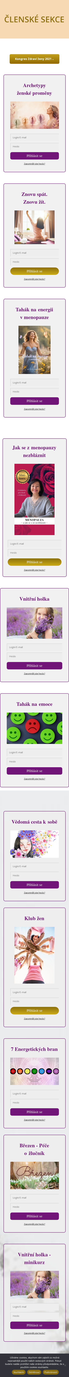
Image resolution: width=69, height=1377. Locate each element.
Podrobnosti (50, 1372)
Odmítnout (34, 1372)
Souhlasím (18, 1372)
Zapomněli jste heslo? (34, 163)
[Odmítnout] (65, 1365)
